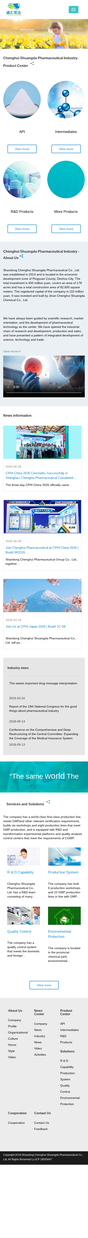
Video (12, 1057)
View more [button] (22, 149)
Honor (12, 1044)
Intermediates (69, 1030)
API (62, 1023)
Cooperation (17, 1113)
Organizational (18, 1032)
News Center (39, 1012)
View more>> (12, 351)
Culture (13, 1038)
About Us (15, 1010)
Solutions (67, 1051)
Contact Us (42, 1113)
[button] (12, 37)
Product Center (66, 1012)
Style (11, 1051)
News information (17, 415)
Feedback (41, 1129)
